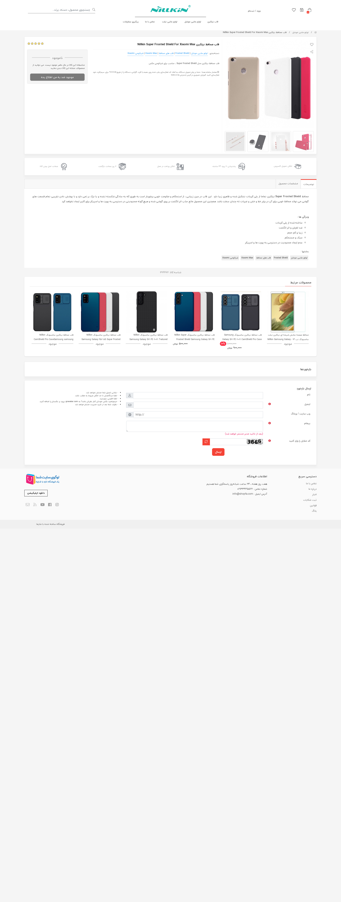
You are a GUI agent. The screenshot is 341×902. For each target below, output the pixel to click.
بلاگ (314, 511)
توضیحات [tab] (308, 184)
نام (308, 394)
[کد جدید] (206, 441)
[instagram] (57, 505)
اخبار (314, 494)
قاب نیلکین (212, 22)
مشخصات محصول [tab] (288, 183)
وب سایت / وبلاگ (300, 413)
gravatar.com (72, 401)
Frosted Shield (182, 53)
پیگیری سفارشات (131, 22)
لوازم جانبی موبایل (193, 22)
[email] (27, 505)
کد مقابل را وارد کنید (299, 441)
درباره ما (312, 489)
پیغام (307, 423)
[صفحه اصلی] (315, 32)
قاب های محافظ (166, 53)
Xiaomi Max (151, 53)
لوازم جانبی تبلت (169, 22)
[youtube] (42, 505)
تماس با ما (150, 22)
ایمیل (307, 404)
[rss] (35, 505)
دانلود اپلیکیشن (36, 493)
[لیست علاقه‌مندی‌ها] (294, 10)
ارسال (218, 451)
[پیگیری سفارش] (302, 10)
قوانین (313, 505)
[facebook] (49, 505)
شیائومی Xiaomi (135, 53)
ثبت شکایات (310, 500)
